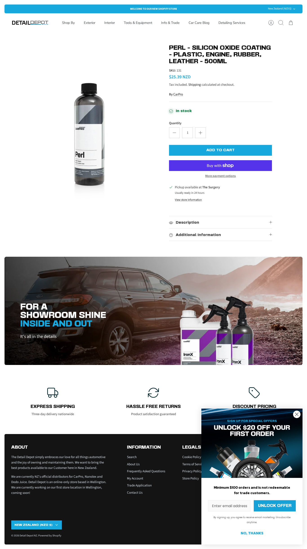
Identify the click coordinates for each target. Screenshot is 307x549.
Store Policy (190, 478)
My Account (135, 478)
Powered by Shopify (49, 536)
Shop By (68, 22)
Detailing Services (231, 22)
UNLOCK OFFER (274, 506)
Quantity (175, 123)
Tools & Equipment (138, 22)
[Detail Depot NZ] (30, 22)
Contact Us (134, 492)
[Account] (271, 23)
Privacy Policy (192, 471)
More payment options (220, 176)
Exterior (89, 22)
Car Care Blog (199, 22)
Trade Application (139, 485)
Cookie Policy (191, 457)
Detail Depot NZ (28, 536)
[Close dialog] (297, 414)
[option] (89, 119)
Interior (109, 22)
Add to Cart (220, 150)
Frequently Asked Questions (146, 471)
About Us (133, 464)
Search (132, 457)
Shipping (194, 84)
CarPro (178, 94)
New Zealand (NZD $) (279, 9)
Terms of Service (193, 464)
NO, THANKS (252, 533)
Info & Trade (170, 22)
